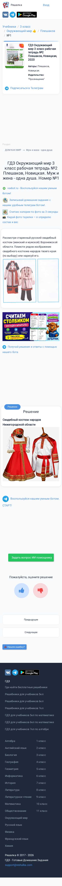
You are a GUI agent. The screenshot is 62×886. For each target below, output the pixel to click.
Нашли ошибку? (16, 647)
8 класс (41, 789)
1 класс (41, 741)
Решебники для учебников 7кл (24, 708)
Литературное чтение (18, 796)
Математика (13, 803)
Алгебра (10, 741)
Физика (9, 831)
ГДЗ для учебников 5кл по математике (29, 715)
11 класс (41, 810)
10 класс (41, 803)
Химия (9, 845)
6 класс (41, 775)
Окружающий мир (16, 817)
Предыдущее (31, 619)
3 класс (41, 755)
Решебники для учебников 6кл (24, 701)
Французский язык (17, 838)
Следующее (31, 632)
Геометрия (11, 769)
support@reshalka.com (18, 865)
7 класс (41, 782)
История (10, 782)
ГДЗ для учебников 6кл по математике (29, 722)
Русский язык (13, 824)
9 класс (41, 796)
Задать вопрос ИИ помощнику (32, 557)
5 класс (41, 769)
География (11, 762)
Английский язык (16, 748)
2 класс (41, 748)
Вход (46, 5)
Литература (12, 789)
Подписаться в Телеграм (26, 88)
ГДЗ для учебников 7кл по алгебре (27, 729)
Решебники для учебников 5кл (24, 694)
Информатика (14, 775)
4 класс (41, 762)
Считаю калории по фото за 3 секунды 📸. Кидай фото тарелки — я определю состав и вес (30, 216)
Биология (11, 755)
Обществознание (15, 810)
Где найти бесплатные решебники (26, 687)
